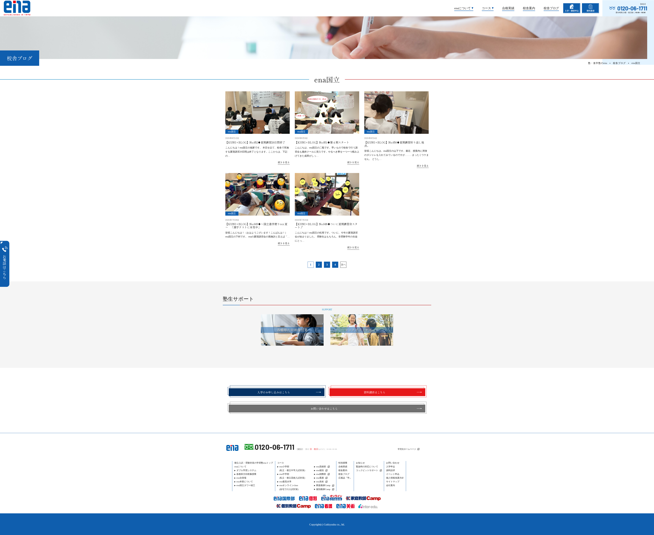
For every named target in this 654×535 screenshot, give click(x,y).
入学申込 (390, 466)
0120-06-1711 (632, 8)
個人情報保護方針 (395, 478)
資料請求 (390, 470)
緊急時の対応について (367, 466)
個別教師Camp (323, 489)
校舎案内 (529, 8)
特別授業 (342, 463)
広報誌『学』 (345, 478)
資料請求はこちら (374, 392)
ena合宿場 (241, 478)
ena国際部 (321, 474)
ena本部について (244, 481)
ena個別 (320, 470)
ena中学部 (292, 476)
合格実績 (508, 8)
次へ (343, 264)
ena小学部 (292, 468)
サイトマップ (392, 481)
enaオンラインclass (288, 487)
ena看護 (320, 478)
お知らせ (360, 463)
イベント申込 (392, 474)
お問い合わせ (392, 463)
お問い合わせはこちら (324, 408)
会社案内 (390, 485)
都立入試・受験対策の (253, 463)
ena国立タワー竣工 (245, 485)
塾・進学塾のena (597, 63)
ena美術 (320, 481)
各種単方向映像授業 (246, 474)
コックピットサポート (367, 470)
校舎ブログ (551, 8)
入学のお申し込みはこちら (273, 392)
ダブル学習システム (246, 470)
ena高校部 (321, 466)
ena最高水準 (285, 481)
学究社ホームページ (407, 449)
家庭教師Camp (323, 485)
